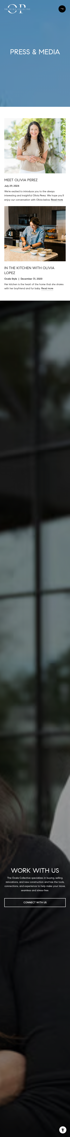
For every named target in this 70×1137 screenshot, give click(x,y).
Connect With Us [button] (35, 902)
